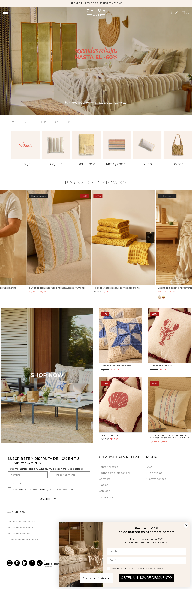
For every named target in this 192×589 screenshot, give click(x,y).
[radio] (68, 297)
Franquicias (105, 496)
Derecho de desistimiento (23, 539)
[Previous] (4, 237)
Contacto (104, 478)
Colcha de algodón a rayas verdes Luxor (87, 287)
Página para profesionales (114, 472)
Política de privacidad (20, 527)
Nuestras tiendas (156, 478)
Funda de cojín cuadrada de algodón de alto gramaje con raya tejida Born (169, 436)
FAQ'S (149, 466)
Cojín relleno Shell (110, 435)
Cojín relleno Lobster (161, 365)
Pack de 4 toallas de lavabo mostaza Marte (25, 287)
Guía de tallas (154, 472)
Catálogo (104, 490)
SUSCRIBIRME (49, 499)
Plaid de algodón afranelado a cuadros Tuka (153, 287)
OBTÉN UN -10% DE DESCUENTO (146, 577)
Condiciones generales (21, 521)
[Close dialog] (186, 525)
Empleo (103, 484)
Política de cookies (18, 533)
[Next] (188, 237)
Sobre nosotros (108, 466)
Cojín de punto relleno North (116, 365)
